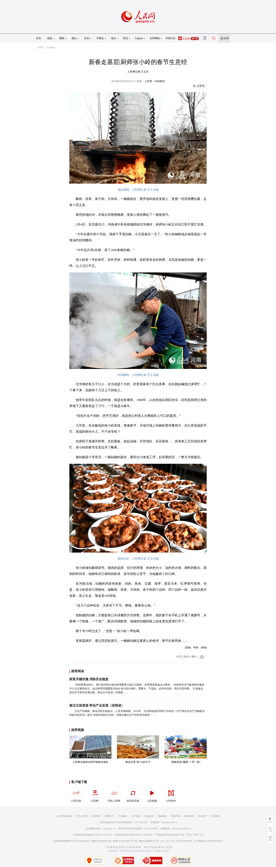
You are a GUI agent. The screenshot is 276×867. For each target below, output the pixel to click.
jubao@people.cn (169, 822)
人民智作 (171, 800)
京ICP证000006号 (183, 841)
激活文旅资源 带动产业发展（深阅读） (96, 705)
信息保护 (202, 816)
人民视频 (152, 800)
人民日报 (76, 800)
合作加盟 (135, 816)
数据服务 (162, 816)
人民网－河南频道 (154, 81)
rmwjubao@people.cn (181, 828)
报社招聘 (96, 816)
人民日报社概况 (64, 816)
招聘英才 (109, 816)
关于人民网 (81, 816)
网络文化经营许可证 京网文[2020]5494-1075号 (114, 841)
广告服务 (122, 816)
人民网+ (95, 800)
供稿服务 (149, 816)
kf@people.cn (109, 828)
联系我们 (215, 816)
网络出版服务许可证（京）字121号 (156, 841)
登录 (226, 38)
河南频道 (50, 47)
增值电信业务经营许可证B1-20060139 (133, 835)
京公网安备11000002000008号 (208, 841)
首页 (38, 38)
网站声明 (175, 816)
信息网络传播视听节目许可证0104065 (71, 841)
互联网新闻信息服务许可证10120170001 (92, 835)
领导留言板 (132, 800)
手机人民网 (113, 800)
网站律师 (188, 816)
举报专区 (170, 38)
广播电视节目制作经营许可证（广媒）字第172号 (179, 835)
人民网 (39, 47)
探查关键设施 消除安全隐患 (88, 679)
